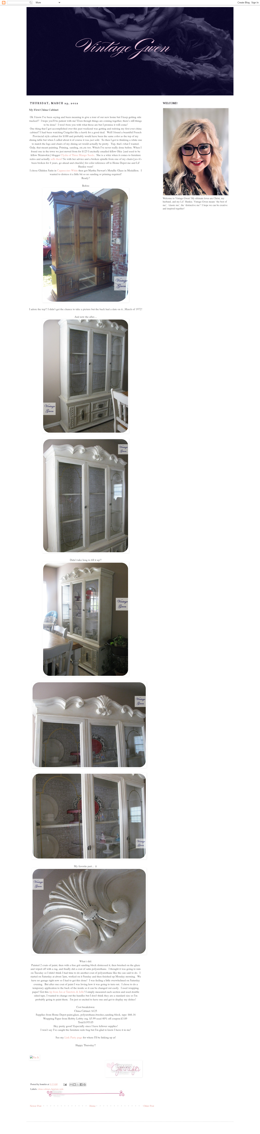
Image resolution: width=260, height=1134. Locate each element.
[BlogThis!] (74, 1084)
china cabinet (44, 1089)
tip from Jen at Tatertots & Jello (66, 992)
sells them (56, 159)
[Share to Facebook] (81, 1084)
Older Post (148, 1105)
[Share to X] (78, 1084)
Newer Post (35, 1105)
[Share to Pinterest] (84, 1084)
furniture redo (57, 1089)
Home (92, 1105)
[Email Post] (64, 1084)
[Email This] (71, 1084)
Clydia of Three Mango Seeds (77, 155)
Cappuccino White (67, 170)
